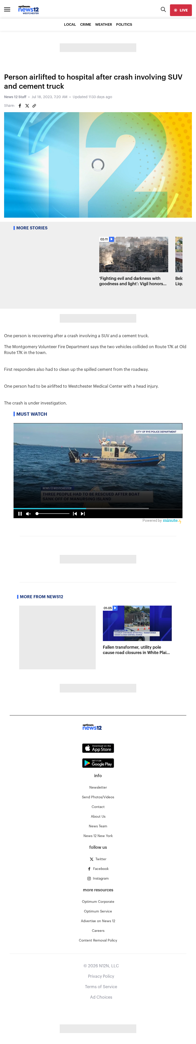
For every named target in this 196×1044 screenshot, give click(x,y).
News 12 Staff (15, 97)
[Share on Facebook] (20, 106)
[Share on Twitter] (27, 106)
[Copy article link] (34, 106)
